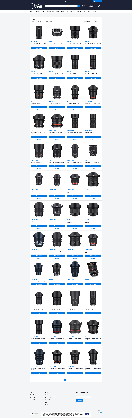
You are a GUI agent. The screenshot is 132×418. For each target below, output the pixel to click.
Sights (78, 11)
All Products (32, 11)
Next (98, 379)
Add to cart (57, 48)
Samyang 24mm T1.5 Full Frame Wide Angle (92, 103)
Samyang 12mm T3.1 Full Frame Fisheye (55, 132)
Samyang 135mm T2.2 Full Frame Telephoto (74, 73)
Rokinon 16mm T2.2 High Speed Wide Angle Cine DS (38, 369)
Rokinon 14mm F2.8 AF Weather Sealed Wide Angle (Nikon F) (92, 222)
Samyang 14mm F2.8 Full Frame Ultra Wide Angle (74, 192)
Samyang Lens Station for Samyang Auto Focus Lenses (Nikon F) (57, 44)
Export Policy (32, 399)
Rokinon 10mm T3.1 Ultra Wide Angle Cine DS (56, 338)
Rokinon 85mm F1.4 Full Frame (72, 309)
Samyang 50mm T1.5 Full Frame (54, 103)
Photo (89, 11)
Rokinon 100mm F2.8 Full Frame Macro (91, 309)
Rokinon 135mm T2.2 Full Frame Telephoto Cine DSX (39, 44)
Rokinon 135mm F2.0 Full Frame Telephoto (38, 338)
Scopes (43, 11)
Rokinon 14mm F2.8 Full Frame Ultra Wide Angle (92, 252)
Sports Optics (71, 11)
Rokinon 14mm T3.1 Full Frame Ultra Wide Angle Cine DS (93, 339)
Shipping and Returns (34, 397)
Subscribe (80, 400)
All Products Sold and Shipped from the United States (66, 1)
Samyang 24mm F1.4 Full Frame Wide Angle (38, 191)
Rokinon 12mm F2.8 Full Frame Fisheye (73, 251)
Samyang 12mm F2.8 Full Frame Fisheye (91, 191)
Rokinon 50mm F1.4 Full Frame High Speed (56, 309)
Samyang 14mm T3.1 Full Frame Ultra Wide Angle (38, 133)
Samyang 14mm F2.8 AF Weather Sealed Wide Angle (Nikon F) (74, 222)
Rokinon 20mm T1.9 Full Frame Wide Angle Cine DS (57, 369)
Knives (83, 11)
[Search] (78, 6)
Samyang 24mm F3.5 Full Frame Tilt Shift (92, 162)
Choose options (39, 48)
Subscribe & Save (98, 1)
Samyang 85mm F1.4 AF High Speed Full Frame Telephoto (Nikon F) (57, 74)
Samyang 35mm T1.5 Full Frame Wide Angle (74, 103)
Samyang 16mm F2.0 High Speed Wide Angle (56, 191)
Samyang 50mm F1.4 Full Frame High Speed (56, 162)
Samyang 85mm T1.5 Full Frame (36, 103)
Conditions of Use (33, 395)
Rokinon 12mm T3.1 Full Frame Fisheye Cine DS (74, 338)
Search (62, 390)
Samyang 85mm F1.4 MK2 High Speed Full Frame (74, 44)
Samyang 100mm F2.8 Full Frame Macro (91, 132)
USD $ (31, 410)
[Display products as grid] (98, 21)
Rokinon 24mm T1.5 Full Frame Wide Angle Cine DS (75, 369)
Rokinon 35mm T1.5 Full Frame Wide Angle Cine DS (93, 369)
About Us (31, 390)
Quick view (39, 50)
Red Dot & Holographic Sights (52, 11)
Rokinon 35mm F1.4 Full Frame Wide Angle (38, 309)
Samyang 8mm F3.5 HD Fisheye (54, 221)
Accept (87, 414)
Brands (37, 11)
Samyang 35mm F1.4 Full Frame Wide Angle (74, 162)
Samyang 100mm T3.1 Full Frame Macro (91, 73)
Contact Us (32, 392)
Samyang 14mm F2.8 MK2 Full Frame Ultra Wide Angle (93, 44)
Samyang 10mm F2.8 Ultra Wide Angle (37, 221)
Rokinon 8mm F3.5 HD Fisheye (36, 251)
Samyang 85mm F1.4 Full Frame (36, 162)
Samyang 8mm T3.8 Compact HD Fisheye (38, 73)
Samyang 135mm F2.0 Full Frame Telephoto (74, 132)
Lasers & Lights (63, 11)
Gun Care (94, 11)
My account (91, 6)
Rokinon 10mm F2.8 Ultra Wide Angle (55, 251)
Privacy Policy (32, 394)
